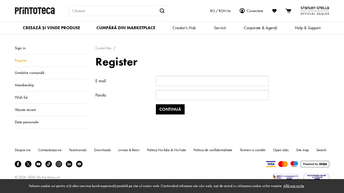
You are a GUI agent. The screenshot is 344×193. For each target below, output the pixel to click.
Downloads (102, 149)
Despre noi (23, 149)
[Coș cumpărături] (288, 10)
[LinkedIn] (69, 164)
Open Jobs (281, 149)
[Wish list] (274, 10)
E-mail (100, 81)
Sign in (20, 48)
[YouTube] (38, 164)
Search (321, 149)
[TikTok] (49, 164)
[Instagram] (59, 164)
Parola (100, 95)
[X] (28, 164)
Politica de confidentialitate (213, 149)
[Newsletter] (79, 164)
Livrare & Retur (128, 149)
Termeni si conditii (253, 149)
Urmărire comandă (29, 72)
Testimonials (78, 149)
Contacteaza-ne (50, 149)
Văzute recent (25, 109)
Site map (302, 149)
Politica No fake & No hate (166, 149)
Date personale (26, 122)
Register (21, 60)
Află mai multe (293, 185)
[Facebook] (18, 164)
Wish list (21, 97)
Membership (24, 85)
